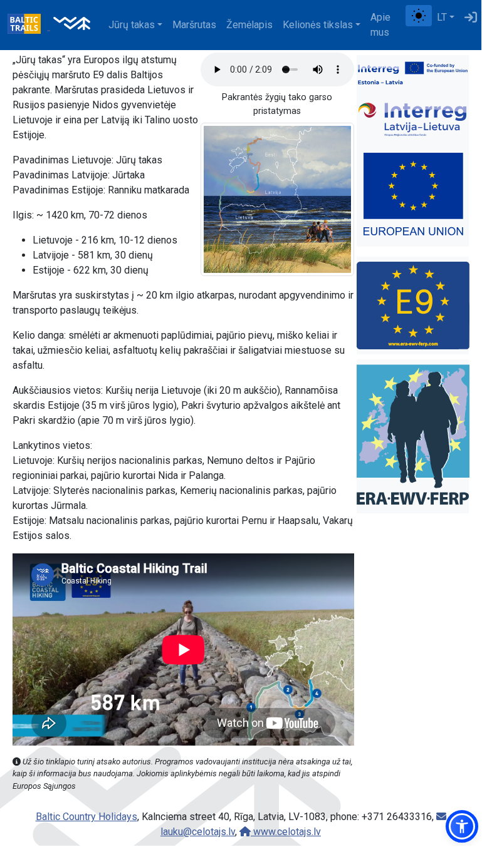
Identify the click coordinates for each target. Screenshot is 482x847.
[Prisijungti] (470, 17)
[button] (462, 826)
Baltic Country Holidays (86, 817)
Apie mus (380, 24)
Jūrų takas (131, 25)
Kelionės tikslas (318, 25)
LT (442, 17)
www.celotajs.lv (286, 832)
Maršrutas (194, 25)
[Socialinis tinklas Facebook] (401, 17)
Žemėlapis (249, 25)
